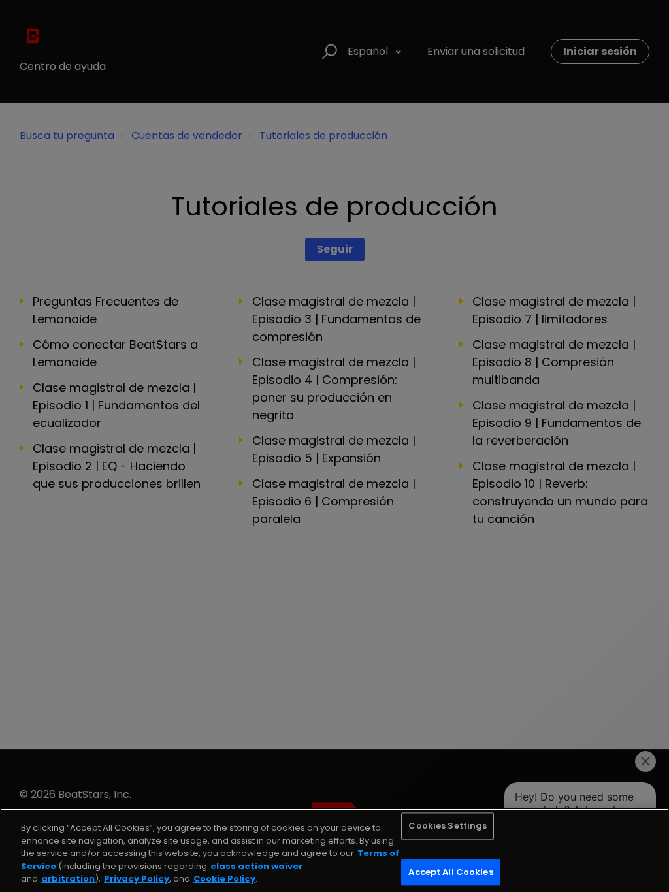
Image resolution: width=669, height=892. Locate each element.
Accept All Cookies (450, 872)
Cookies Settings (447, 826)
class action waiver (256, 866)
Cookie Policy (224, 878)
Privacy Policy (136, 878)
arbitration (68, 878)
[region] (334, 850)
